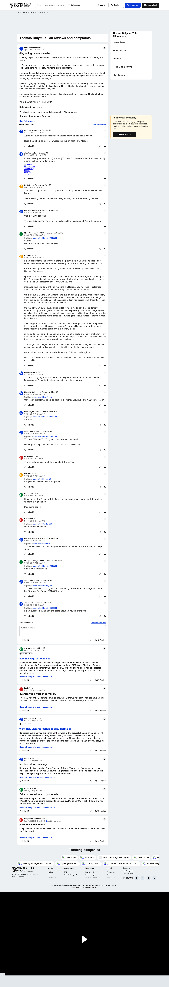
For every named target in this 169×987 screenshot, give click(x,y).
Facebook (137, 878)
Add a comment (99, 125)
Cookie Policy (111, 878)
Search (36, 5)
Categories (75, 5)
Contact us (50, 875)
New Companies (128, 871)
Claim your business (91, 878)
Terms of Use (111, 872)
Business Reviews (129, 874)
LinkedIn (154, 878)
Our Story (50, 872)
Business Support (90, 875)
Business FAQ (89, 872)
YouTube (148, 878)
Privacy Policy (111, 875)
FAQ (65, 872)
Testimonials (51, 878)
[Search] (50, 5)
